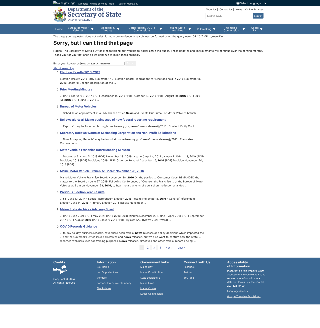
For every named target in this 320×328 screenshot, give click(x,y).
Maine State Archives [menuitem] (175, 30)
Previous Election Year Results (82, 192)
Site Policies (104, 288)
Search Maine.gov (128, 3)
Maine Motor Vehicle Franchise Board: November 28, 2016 (102, 171)
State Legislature (150, 277)
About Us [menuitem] (254, 30)
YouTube (189, 277)
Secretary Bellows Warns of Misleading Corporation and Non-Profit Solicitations (118, 133)
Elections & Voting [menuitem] (106, 30)
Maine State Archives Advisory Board (87, 209)
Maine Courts (148, 288)
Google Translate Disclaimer (243, 296)
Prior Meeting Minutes (76, 89)
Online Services (98, 3)
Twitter (188, 272)
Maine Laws (147, 283)
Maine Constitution (151, 272)
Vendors (102, 277)
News (239, 9)
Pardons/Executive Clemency (114, 283)
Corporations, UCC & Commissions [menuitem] (139, 30)
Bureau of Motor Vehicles (78, 106)
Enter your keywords (66, 63)
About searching (63, 68)
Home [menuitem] (59, 29)
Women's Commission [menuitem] (229, 30)
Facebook (189, 266)
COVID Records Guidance (78, 226)
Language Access (237, 291)
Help (111, 3)
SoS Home (103, 266)
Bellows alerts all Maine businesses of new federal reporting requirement (113, 119)
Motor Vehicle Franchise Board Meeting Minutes (95, 150)
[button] (253, 3)
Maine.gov (146, 266)
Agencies (83, 3)
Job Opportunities (107, 272)
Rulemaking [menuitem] (203, 30)
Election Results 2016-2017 (80, 72)
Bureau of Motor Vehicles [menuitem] (76, 30)
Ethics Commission (151, 293)
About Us (211, 9)
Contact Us (226, 9)
